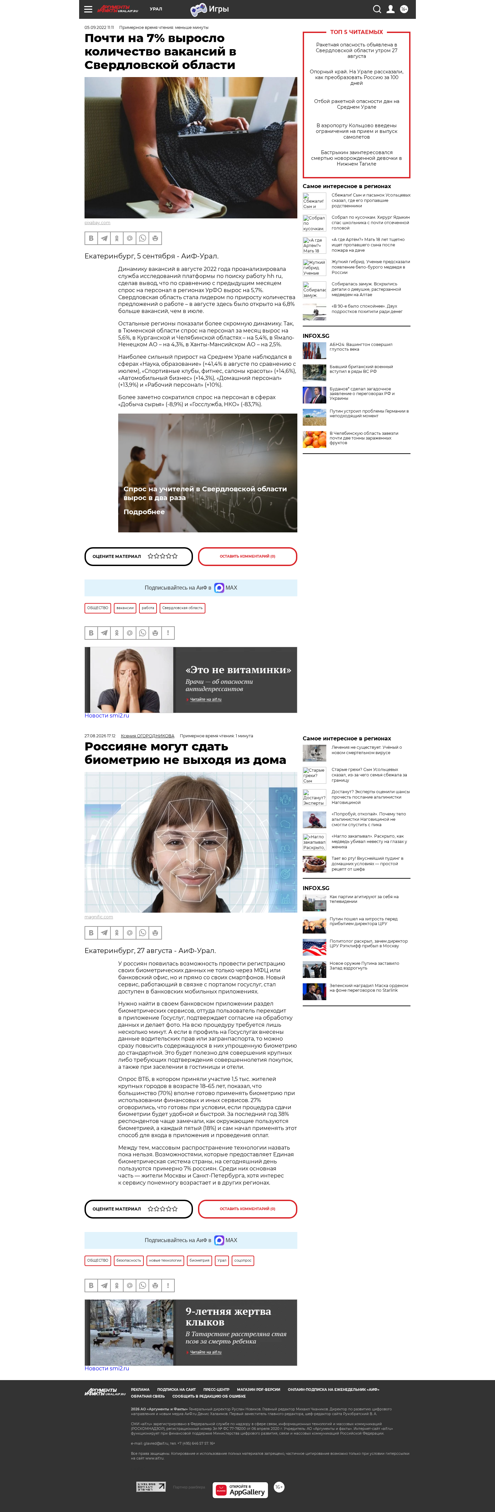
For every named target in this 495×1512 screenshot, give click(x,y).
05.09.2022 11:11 (99, 27)
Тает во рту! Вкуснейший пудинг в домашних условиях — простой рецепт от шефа (367, 864)
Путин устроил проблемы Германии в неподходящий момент (369, 413)
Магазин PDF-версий (258, 1389)
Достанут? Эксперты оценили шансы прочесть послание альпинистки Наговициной (371, 797)
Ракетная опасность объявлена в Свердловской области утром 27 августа (356, 50)
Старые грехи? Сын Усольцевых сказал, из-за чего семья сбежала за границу (369, 775)
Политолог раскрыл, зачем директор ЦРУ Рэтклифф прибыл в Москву (369, 943)
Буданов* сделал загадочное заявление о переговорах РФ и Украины (362, 394)
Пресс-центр (216, 1389)
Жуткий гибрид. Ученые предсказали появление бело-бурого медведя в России (371, 267)
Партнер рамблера (189, 1487)
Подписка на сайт (176, 1389)
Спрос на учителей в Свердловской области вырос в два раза (205, 493)
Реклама (140, 1389)
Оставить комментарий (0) (247, 556)
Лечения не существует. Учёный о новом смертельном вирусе (367, 750)
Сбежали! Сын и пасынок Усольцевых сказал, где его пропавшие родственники (371, 200)
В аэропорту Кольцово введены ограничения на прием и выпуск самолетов (356, 131)
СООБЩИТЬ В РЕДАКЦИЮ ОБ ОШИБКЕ (209, 1396)
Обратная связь (148, 1396)
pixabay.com (97, 222)
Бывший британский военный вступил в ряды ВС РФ (361, 369)
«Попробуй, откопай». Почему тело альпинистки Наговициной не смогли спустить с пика (369, 819)
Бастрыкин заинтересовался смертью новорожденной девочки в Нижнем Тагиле (356, 158)
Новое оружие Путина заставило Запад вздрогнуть (364, 966)
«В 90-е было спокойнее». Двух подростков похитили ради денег (367, 309)
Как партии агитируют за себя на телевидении (364, 899)
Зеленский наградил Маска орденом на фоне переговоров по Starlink (369, 988)
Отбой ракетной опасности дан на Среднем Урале (356, 104)
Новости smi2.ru (107, 715)
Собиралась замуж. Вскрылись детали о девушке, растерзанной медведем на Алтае (366, 289)
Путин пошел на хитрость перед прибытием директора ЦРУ (364, 921)
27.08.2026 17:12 (100, 735)
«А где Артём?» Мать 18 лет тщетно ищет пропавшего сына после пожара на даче (368, 245)
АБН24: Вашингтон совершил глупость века (361, 347)
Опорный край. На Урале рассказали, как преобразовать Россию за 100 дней (356, 77)
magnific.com (99, 916)
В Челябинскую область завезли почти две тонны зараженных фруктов (364, 438)
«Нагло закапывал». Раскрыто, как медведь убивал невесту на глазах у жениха (369, 841)
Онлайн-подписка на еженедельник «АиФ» (334, 1389)
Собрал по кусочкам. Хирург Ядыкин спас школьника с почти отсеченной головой (371, 223)
